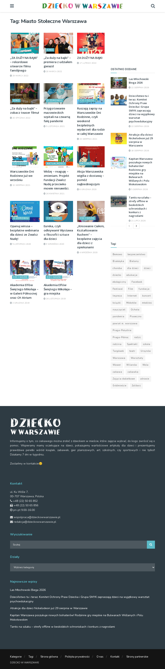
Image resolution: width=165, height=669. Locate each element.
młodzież (147, 302)
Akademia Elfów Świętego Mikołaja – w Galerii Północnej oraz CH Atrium (24, 291)
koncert (146, 295)
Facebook (137, 281)
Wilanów (131, 364)
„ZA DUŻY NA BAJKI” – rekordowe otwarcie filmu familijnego (24, 64)
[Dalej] (136, 226)
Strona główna (49, 657)
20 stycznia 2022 (21, 118)
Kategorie (16, 657)
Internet (132, 295)
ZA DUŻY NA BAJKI (89, 58)
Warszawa (119, 358)
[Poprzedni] (129, 226)
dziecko (117, 275)
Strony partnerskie (137, 657)
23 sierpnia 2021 (88, 139)
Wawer (117, 364)
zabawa (117, 371)
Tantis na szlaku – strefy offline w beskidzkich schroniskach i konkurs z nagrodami (140, 207)
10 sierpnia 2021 (21, 185)
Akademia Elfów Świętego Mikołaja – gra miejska (58, 289)
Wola (145, 364)
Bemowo (117, 254)
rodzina (117, 344)
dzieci (147, 268)
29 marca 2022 (20, 75)
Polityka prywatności (77, 657)
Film (130, 289)
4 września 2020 (88, 252)
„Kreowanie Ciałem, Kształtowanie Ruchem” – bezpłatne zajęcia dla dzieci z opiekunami (90, 236)
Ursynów (146, 351)
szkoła (146, 344)
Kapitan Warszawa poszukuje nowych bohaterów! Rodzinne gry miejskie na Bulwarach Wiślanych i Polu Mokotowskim (141, 171)
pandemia (118, 316)
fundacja (144, 289)
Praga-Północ (121, 337)
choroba (117, 268)
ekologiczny (119, 281)
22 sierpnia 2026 (140, 87)
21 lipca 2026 (138, 220)
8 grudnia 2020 (88, 189)
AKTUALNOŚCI (56, 163)
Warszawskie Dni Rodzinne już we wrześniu (22, 175)
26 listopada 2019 (55, 298)
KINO (16, 49)
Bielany (134, 261)
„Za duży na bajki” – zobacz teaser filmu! (24, 110)
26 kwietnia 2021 (54, 193)
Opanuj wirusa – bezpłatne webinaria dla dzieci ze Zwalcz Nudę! (24, 232)
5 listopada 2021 (55, 126)
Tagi (31, 657)
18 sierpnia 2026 (140, 150)
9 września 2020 (54, 244)
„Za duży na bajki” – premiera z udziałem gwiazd (58, 62)
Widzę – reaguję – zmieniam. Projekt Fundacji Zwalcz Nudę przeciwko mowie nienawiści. (56, 179)
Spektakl (132, 344)
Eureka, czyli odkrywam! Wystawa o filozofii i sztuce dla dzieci (58, 232)
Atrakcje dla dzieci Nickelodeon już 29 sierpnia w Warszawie (141, 140)
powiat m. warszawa (125, 323)
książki (117, 302)
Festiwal (118, 289)
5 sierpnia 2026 (139, 189)
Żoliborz (136, 385)
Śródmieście (119, 385)
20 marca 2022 (53, 71)
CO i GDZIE (87, 100)
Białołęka (118, 261)
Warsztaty (137, 358)
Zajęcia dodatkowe (124, 378)
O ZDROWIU (54, 100)
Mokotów (131, 302)
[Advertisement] (133, 38)
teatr (132, 351)
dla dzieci (133, 268)
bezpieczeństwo (136, 254)
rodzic (137, 337)
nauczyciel (119, 309)
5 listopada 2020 (21, 244)
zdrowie (144, 378)
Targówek (118, 351)
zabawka (133, 371)
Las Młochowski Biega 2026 (139, 80)
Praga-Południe (122, 330)
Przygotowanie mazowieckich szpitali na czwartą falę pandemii (57, 114)
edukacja (132, 275)
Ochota (135, 309)
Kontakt (114, 657)
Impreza (117, 295)
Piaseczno (135, 316)
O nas (100, 657)
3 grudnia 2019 (21, 303)
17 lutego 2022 (87, 63)
